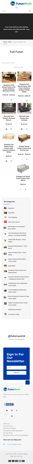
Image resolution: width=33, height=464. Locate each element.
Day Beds (11, 213)
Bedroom (11, 208)
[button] (11, 100)
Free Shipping (12, 217)
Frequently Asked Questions (13, 430)
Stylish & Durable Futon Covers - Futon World (18, 304)
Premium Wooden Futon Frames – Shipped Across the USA (18, 278)
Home (5, 42)
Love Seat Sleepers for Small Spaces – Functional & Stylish (17, 234)
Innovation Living (13, 314)
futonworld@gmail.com (14, 444)
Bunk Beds (11, 266)
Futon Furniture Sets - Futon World (17, 254)
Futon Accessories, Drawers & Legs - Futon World (18, 297)
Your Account (8, 426)
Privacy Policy (8, 433)
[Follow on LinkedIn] (7, 410)
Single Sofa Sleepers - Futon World (17, 241)
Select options (6, 100)
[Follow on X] (17, 410)
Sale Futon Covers (14, 222)
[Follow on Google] (12, 416)
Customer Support (9, 428)
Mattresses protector (14, 309)
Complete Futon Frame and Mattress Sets (17, 271)
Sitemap (20, 456)
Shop (9, 42)
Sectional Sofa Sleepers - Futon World (17, 247)
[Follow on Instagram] (12, 410)
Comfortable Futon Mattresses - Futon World (18, 284)
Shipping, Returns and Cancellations (15, 435)
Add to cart (6, 129)
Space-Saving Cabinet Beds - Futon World (17, 260)
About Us (6, 423)
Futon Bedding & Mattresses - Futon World (17, 291)
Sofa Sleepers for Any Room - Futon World (17, 228)
